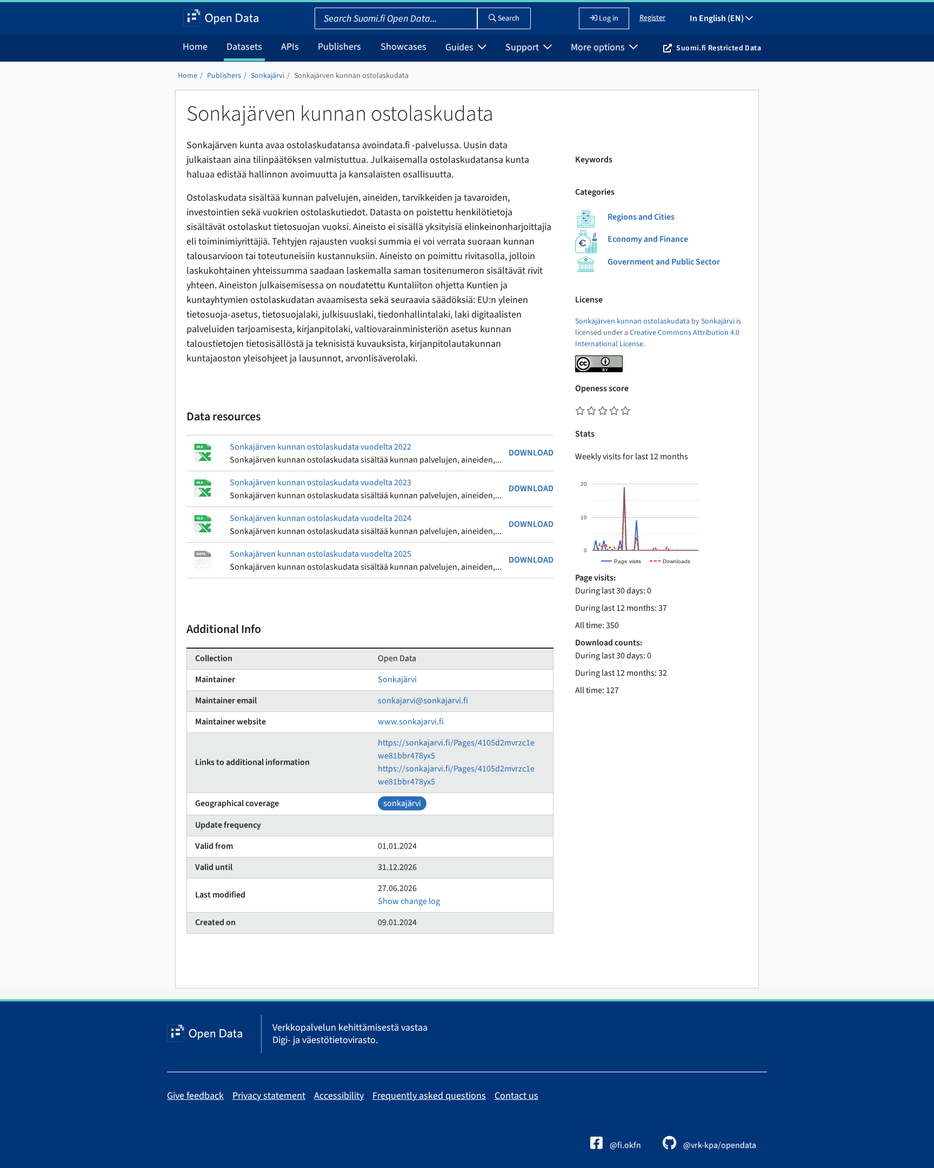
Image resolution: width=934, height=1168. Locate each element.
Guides (460, 47)
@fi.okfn (624, 1145)
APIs (290, 47)
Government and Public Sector (664, 262)
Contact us (516, 1096)
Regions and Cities (641, 217)
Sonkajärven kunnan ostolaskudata (351, 75)
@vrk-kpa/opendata (719, 1145)
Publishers (339, 47)
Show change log (409, 901)
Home (195, 47)
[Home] (220, 18)
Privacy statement (268, 1096)
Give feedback (195, 1096)
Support (523, 47)
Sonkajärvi (267, 75)
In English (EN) (717, 18)
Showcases (403, 47)
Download (531, 453)
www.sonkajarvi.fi (411, 722)
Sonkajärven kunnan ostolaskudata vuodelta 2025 (320, 554)
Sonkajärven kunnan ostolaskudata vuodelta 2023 (320, 483)
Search (507, 18)
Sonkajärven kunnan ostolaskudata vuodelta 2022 (320, 447)
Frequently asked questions (429, 1096)
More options (599, 47)
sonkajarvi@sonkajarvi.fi (423, 701)
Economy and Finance (648, 239)
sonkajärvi (402, 803)
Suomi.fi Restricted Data (718, 48)
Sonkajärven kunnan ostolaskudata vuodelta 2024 (320, 518)
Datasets (244, 47)
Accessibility (339, 1096)
